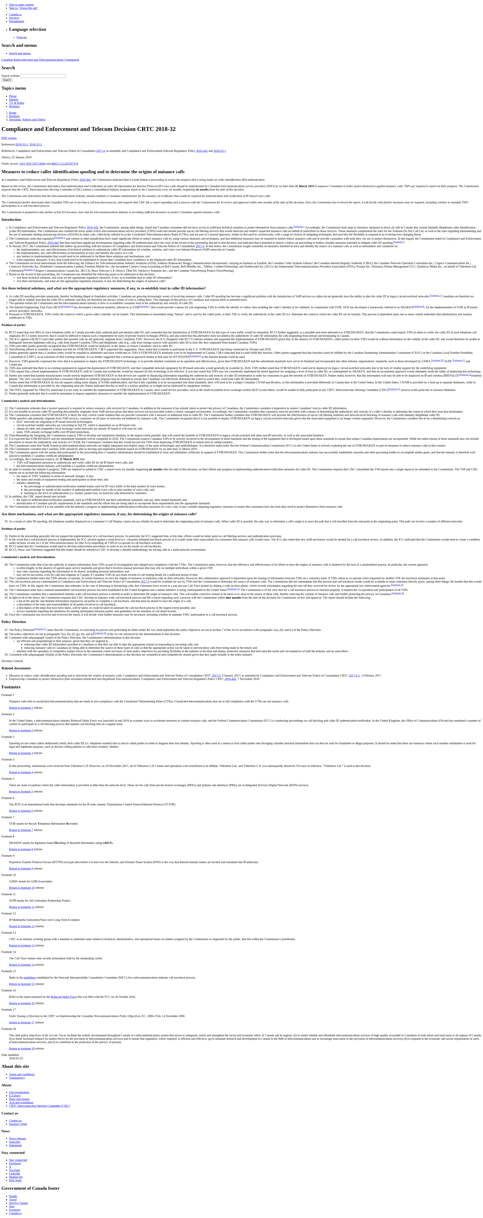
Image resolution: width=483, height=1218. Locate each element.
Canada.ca (15, 14)
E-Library (15, 1095)
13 (394, 389)
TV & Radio (16, 103)
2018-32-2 (35, 144)
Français (22, 37)
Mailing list (15, 1177)
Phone (13, 96)
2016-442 (202, 150)
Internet (13, 99)
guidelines (29, 977)
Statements (15, 1145)
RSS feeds (15, 1180)
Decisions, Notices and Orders (27, 119)
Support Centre (18, 1124)
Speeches (14, 1141)
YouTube (14, 1170)
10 (437, 360)
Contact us (15, 1120)
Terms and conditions (22, 1074)
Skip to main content (21, 4)
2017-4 (100, 150)
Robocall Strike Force (64, 996)
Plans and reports (19, 1099)
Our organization (19, 1092)
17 (40, 628)
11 (459, 360)
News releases (17, 1138)
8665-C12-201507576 (65, 163)
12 (465, 374)
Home (12, 112)
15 (233, 588)
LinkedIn (14, 1173)
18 (100, 633)
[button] (20, 53)
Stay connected (18, 1160)
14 (397, 584)
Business (14, 106)
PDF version (9, 138)
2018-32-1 (21, 144)
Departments (16, 21)
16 (398, 593)
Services (14, 17)
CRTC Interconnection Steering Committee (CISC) (39, 1105)
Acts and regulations (21, 1102)
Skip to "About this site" (23, 8)
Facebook (15, 1163)
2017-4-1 (354, 675)
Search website (10, 75)
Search (7, 79)
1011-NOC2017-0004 (32, 163)
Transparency (17, 1077)
